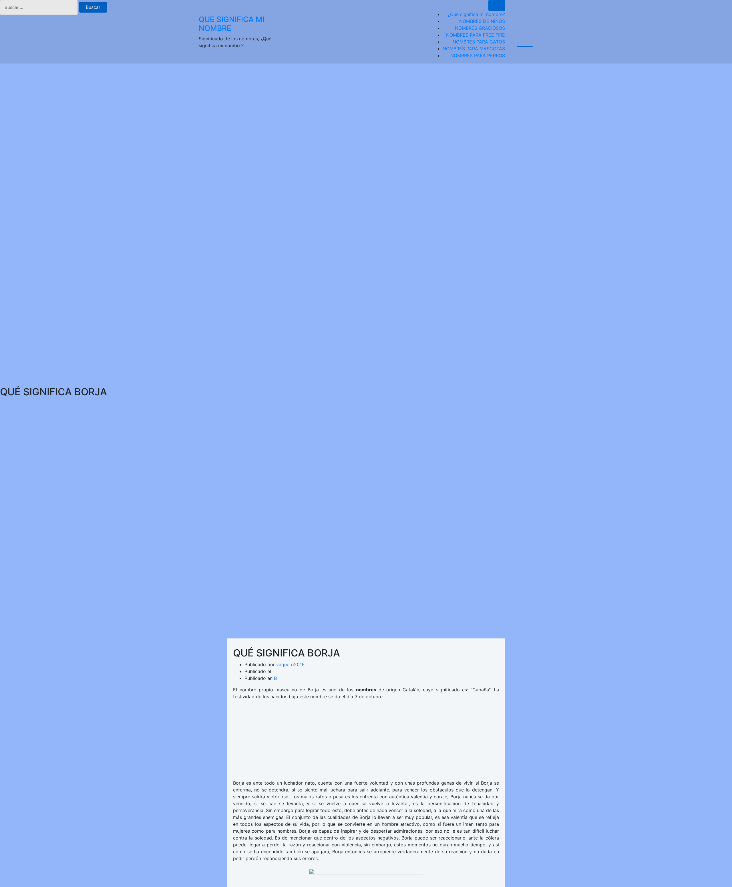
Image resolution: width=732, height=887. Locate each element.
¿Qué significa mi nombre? (476, 14)
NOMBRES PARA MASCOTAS (474, 48)
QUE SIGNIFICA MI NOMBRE (231, 24)
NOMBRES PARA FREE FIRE (475, 35)
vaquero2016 (290, 664)
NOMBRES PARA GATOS (479, 42)
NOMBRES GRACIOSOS (480, 28)
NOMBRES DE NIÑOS (482, 21)
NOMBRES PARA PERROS (477, 55)
